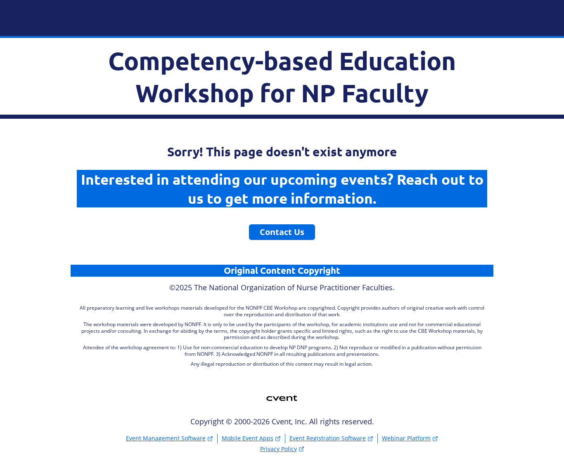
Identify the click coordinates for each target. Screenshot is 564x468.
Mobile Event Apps (247, 438)
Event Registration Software (327, 438)
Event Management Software (166, 438)
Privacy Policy (278, 449)
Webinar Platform (406, 438)
